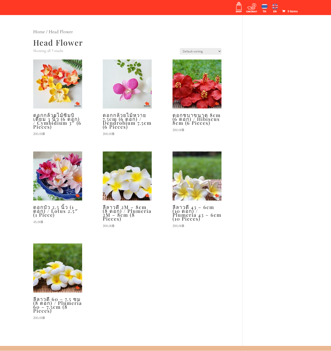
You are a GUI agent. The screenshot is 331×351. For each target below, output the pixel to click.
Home (39, 32)
